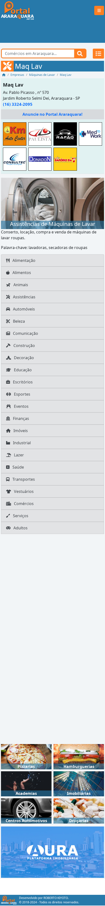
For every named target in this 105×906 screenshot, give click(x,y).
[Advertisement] (52, 32)
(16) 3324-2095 (17, 104)
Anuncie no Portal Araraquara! (52, 114)
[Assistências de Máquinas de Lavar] (52, 203)
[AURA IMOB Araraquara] (52, 851)
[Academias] (26, 783)
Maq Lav (13, 84)
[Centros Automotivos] (26, 810)
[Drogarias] (78, 810)
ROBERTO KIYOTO (55, 898)
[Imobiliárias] (78, 783)
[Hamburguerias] (78, 756)
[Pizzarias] (26, 756)
